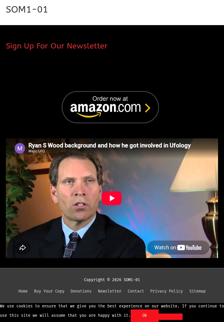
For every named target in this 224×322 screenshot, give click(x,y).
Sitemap (197, 291)
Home (23, 291)
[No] (171, 317)
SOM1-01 (27, 9)
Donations (81, 291)
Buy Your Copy (49, 291)
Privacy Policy (166, 291)
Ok (144, 315)
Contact (136, 291)
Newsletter (109, 291)
